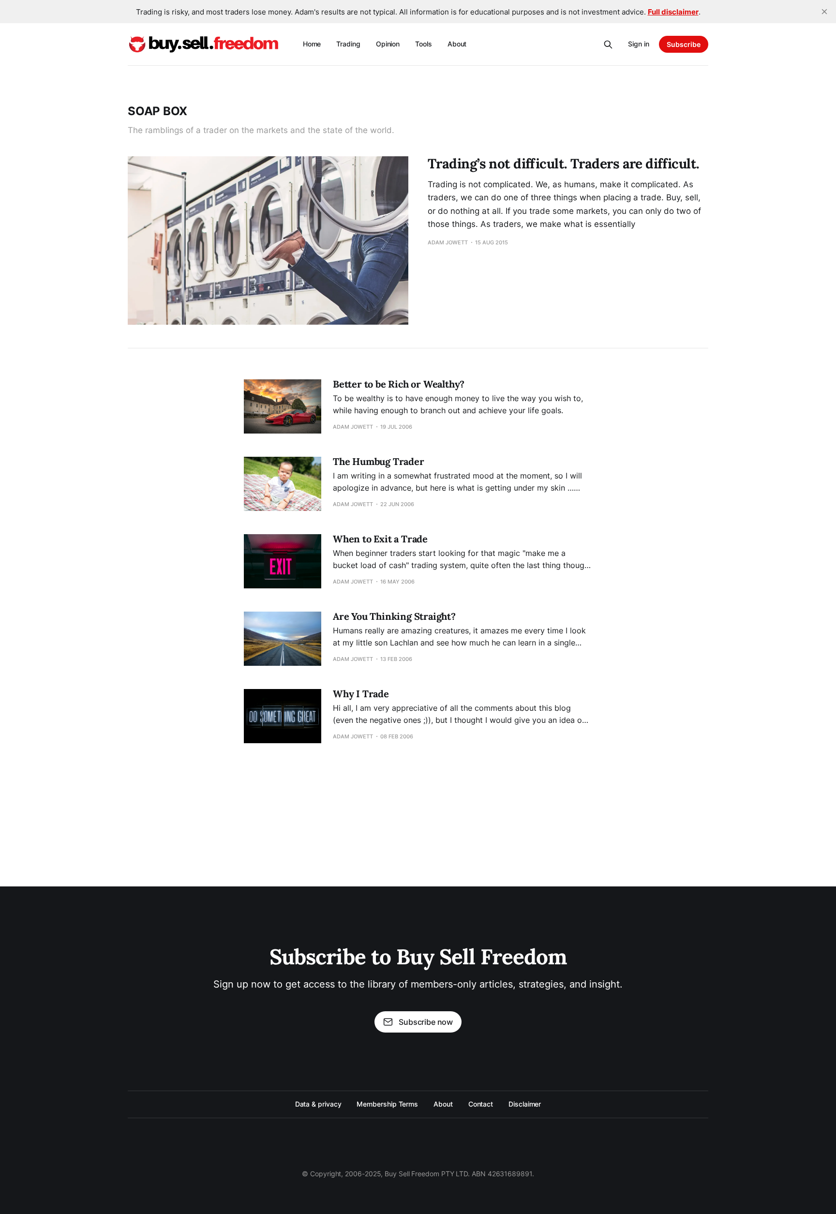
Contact (480, 1104)
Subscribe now (426, 1022)
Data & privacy (318, 1104)
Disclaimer (524, 1104)
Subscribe (684, 44)
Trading (348, 44)
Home (312, 44)
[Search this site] (608, 44)
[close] (824, 11)
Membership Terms (387, 1104)
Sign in (638, 44)
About (457, 44)
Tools (423, 44)
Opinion (388, 44)
